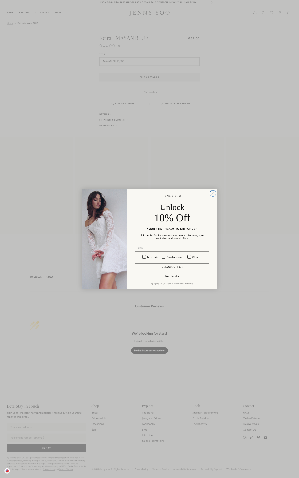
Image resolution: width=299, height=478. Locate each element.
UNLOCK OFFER (172, 266)
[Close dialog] (213, 193)
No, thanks (172, 276)
